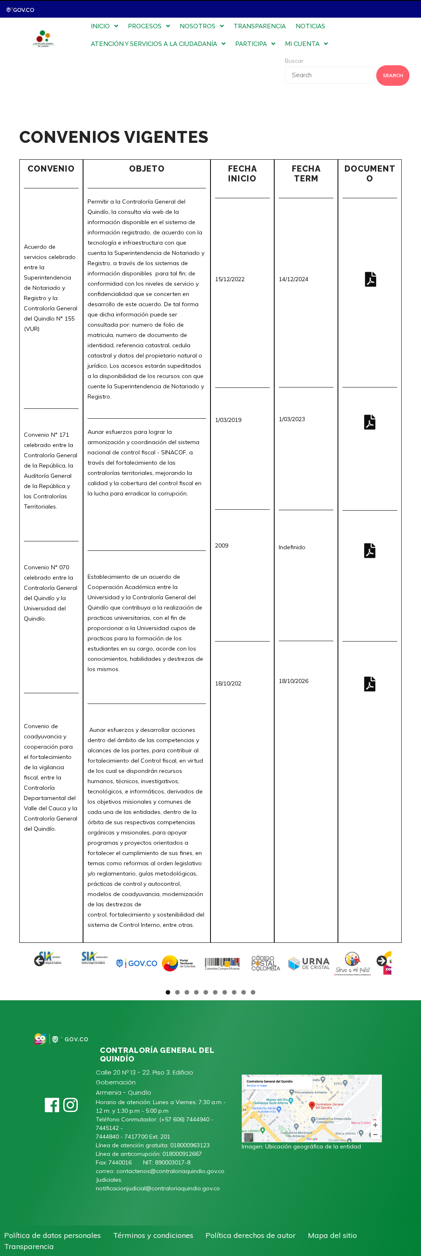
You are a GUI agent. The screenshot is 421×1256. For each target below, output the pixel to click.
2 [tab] (177, 992)
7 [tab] (224, 992)
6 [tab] (215, 992)
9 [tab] (243, 992)
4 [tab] (196, 992)
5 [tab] (206, 992)
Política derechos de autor (251, 1235)
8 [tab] (234, 992)
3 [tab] (187, 992)
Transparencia (29, 1246)
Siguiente (381, 961)
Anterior (40, 961)
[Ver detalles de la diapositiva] (50, 963)
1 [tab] (168, 992)
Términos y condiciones (153, 1235)
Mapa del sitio (332, 1235)
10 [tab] (253, 992)
